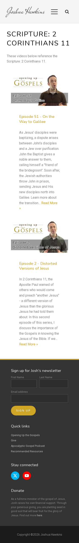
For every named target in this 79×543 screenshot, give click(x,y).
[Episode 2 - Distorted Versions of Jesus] (39, 237)
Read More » (28, 344)
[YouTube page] (27, 475)
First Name (17, 377)
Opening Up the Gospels (25, 435)
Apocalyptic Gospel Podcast (28, 446)
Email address (19, 391)
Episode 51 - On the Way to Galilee (36, 119)
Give (13, 440)
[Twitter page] (15, 475)
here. (40, 515)
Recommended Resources (27, 451)
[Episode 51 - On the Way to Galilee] (39, 90)
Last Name (45, 377)
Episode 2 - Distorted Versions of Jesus (38, 266)
